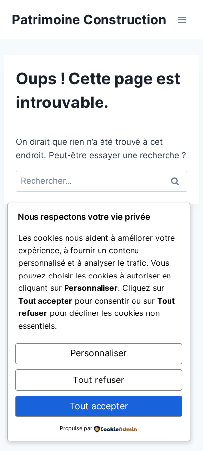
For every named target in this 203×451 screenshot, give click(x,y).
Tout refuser (98, 380)
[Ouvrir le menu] (182, 19)
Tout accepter (98, 406)
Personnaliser (98, 353)
